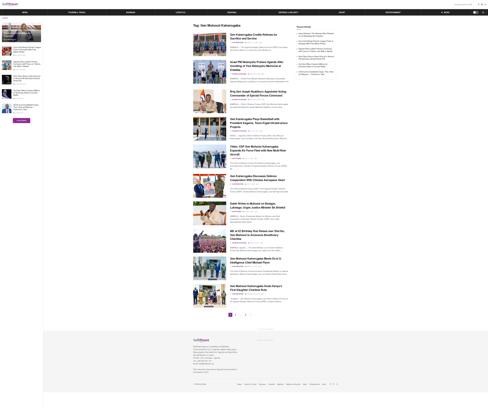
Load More (21, 120)
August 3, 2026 (254, 74)
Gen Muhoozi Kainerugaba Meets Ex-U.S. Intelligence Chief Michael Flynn (256, 260)
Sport (342, 12)
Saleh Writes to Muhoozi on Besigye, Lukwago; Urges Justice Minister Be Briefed (257, 205)
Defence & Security (288, 12)
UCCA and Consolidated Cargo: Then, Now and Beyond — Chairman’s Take (26, 107)
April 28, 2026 (254, 243)
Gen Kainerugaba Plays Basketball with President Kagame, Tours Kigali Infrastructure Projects (258, 123)
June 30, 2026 (249, 211)
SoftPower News (200, 384)
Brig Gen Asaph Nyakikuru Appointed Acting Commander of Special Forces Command (258, 93)
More (446, 12)
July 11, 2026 (248, 158)
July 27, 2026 (253, 131)
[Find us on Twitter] (482, 4)
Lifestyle (180, 12)
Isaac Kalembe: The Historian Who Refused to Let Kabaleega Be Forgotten (19, 32)
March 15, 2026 (251, 266)
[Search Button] (483, 12)
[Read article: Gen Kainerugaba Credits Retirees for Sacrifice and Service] (209, 44)
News (24, 12)
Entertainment (393, 12)
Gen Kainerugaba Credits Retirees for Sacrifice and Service (253, 36)
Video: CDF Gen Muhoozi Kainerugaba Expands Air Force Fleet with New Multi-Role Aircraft (258, 150)
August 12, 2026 (252, 42)
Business (130, 12)
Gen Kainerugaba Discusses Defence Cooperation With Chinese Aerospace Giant (257, 178)
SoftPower (236, 158)
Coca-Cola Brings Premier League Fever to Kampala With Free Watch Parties (27, 49)
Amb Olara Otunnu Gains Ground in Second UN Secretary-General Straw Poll (26, 78)
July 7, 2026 (250, 184)
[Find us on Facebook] (478, 4)
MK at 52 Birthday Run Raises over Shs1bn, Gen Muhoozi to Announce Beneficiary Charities (257, 235)
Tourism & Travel (77, 12)
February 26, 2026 (253, 294)
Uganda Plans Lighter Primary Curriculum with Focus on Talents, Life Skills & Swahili (27, 63)
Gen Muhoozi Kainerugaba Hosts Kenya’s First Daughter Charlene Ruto (256, 288)
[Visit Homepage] (10, 4)
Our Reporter (237, 42)
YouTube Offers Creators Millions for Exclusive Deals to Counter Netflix (26, 92)
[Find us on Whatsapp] (485, 4)
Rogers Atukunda (239, 74)
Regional (232, 12)
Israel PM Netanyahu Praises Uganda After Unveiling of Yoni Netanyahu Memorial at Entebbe (256, 66)
